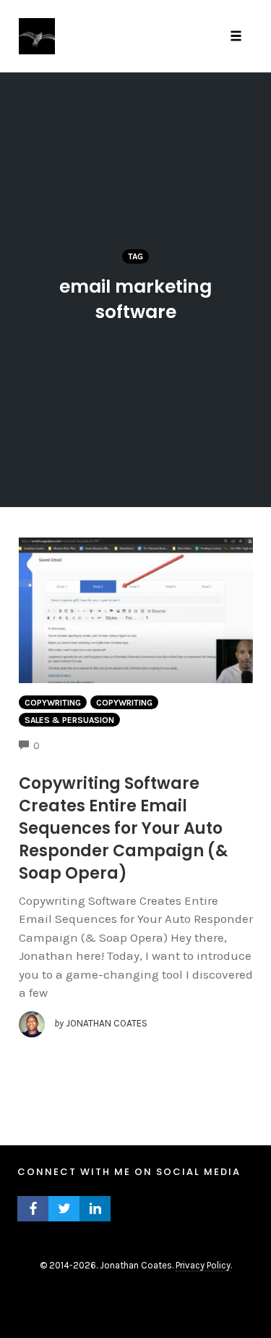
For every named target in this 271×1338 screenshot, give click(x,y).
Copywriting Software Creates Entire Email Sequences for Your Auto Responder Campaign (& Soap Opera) (123, 828)
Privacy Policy (203, 1265)
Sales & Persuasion (69, 720)
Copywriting (53, 703)
